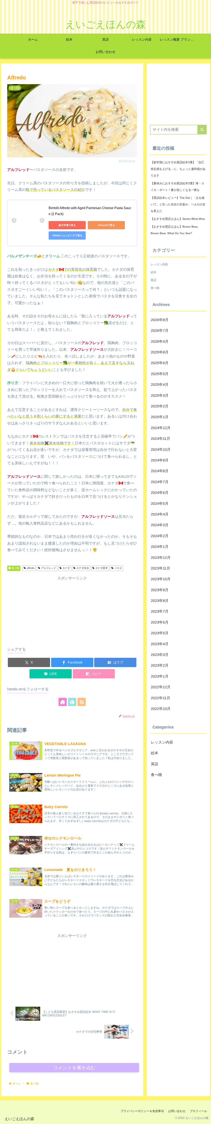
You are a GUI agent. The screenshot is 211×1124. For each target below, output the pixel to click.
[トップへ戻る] (205, 1118)
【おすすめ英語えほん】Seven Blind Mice (178, 218)
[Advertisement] (72, 610)
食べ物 (15, 568)
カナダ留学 (101, 568)
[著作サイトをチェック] (63, 702)
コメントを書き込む (74, 1067)
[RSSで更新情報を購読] (81, 702)
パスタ (118, 568)
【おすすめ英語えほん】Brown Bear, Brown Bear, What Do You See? (174, 230)
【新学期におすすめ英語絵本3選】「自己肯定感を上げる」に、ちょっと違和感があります (178, 169)
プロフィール (198, 1111)
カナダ (66, 568)
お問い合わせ (176, 1111)
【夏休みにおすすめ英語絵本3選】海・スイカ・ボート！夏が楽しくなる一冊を (177, 187)
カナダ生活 (82, 568)
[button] (94, 673)
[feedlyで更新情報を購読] (72, 702)
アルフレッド (48, 568)
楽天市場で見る (67, 225)
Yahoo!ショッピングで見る (67, 235)
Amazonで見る (106, 225)
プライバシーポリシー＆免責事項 (142, 1111)
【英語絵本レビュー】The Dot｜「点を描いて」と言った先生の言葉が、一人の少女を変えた (178, 204)
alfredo (31, 568)
